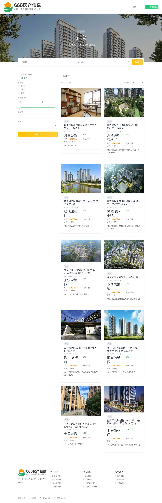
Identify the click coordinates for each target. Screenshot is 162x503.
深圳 (134, 7)
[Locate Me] (127, 62)
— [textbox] (21, 116)
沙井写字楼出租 (91, 486)
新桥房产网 (56, 476)
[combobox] (38, 116)
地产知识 (120, 476)
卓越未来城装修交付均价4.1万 (122, 277)
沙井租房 (88, 479)
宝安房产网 (56, 486)
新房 (66, 121)
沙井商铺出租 (90, 483)
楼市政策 (120, 483)
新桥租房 (88, 476)
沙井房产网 (56, 479)
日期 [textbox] (133, 82)
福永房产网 (56, 483)
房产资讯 (120, 479)
